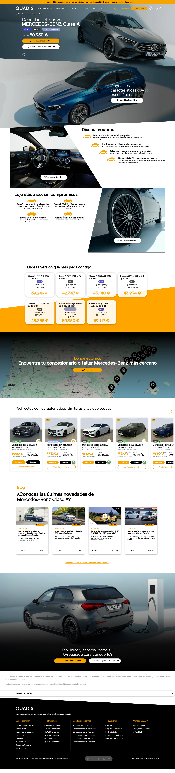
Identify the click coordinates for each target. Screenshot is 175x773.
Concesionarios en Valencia (83, 732)
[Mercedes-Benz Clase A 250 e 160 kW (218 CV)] (61, 430)
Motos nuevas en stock (25, 732)
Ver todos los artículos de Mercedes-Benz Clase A (87, 563)
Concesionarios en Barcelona (84, 729)
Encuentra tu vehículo (44, 8)
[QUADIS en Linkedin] (93, 758)
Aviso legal (34, 758)
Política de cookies (22, 758)
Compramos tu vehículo (53, 725)
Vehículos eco (21, 742)
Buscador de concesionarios (84, 725)
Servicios (74, 8)
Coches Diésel (21, 748)
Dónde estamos (123, 8)
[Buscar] (160, 8)
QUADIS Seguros (50, 738)
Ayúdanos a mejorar (46, 758)
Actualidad (85, 8)
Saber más (129, 2)
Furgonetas (20, 735)
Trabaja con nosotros (141, 729)
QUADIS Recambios (52, 742)
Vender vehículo (61, 8)
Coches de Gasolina (23, 745)
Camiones (19, 738)
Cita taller (140, 8)
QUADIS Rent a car (51, 732)
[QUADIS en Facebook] (98, 758)
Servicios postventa (52, 729)
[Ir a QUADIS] (24, 8)
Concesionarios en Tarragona (84, 735)
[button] (13, 155)
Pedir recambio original (114, 738)
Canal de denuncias (61, 758)
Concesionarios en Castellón (84, 742)
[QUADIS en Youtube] (109, 758)
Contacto (109, 725)
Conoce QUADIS (98, 8)
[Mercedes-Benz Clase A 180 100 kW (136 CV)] (26, 430)
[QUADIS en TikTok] (88, 758)
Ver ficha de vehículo (26, 467)
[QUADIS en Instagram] (103, 758)
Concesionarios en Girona (83, 738)
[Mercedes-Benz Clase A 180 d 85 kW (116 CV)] (97, 430)
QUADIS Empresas (51, 735)
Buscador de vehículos (114, 735)
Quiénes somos (139, 725)
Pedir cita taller (111, 732)
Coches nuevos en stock (25, 725)
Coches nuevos (21, 729)
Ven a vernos (88, 370)
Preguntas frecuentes (113, 729)
